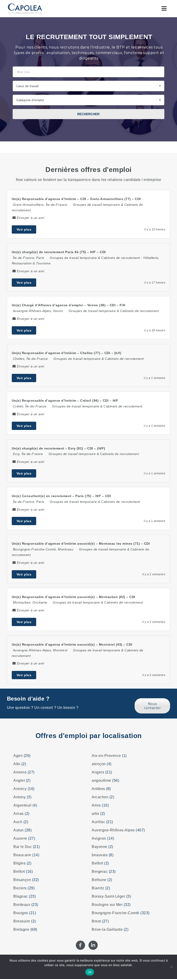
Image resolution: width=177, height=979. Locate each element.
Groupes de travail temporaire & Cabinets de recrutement (95, 258)
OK (90, 972)
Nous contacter (152, 706)
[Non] (171, 967)
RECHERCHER (88, 114)
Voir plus (24, 229)
